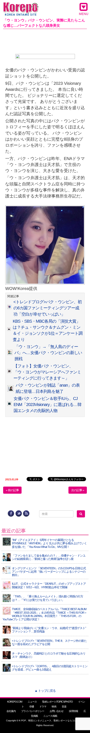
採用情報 (73, 711)
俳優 (31, 706)
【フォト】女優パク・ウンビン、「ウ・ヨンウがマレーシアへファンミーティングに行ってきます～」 (47, 372)
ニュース (32, 701)
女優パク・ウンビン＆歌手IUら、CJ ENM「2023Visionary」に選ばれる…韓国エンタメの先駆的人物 (47, 404)
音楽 (64, 706)
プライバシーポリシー (32, 711)
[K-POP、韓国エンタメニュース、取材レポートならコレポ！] (21, 6)
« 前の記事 (12, 490)
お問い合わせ (56, 711)
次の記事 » (77, 490)
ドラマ (42, 706)
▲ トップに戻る (45, 690)
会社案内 (11, 711)
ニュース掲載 (50, 715)
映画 (54, 706)
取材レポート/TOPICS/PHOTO (57, 701)
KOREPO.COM (14, 701)
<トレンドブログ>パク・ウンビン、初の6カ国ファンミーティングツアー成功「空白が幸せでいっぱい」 (47, 308)
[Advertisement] (45, 40)
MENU (83, 14)
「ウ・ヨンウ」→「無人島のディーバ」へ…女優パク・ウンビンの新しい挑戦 (48, 352)
